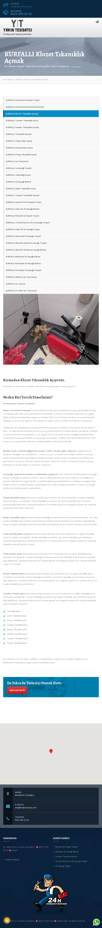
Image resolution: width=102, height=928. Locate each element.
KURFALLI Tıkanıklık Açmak (18, 134)
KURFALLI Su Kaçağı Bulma (18, 181)
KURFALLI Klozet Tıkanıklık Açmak (22, 113)
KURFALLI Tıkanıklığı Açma (18, 175)
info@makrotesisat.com (21, 6)
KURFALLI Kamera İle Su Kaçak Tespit (23, 202)
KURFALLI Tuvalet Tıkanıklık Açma (22, 120)
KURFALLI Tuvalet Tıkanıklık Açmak (22, 195)
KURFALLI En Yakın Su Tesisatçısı (21, 290)
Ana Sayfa (8, 79)
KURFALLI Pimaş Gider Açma (19, 147)
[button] (51, 751)
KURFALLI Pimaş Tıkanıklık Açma (21, 154)
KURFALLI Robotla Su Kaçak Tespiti (22, 215)
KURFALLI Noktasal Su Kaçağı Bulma (23, 256)
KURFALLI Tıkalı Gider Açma (19, 141)
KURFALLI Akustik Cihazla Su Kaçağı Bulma (26, 249)
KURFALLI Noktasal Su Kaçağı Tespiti (23, 236)
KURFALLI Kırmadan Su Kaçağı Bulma (23, 263)
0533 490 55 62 (21, 14)
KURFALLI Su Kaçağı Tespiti (19, 168)
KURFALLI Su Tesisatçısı (17, 161)
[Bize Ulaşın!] (96, 923)
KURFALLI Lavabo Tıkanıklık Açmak (22, 127)
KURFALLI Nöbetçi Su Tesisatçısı (21, 277)
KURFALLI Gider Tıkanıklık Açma (21, 188)
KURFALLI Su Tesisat (15, 283)
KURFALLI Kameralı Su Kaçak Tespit (23, 100)
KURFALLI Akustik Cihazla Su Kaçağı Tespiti (26, 243)
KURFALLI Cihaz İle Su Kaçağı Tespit (23, 229)
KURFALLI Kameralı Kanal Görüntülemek (25, 107)
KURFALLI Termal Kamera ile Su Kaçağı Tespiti (28, 222)
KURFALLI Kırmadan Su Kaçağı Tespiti (23, 270)
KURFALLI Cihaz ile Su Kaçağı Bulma (22, 209)
